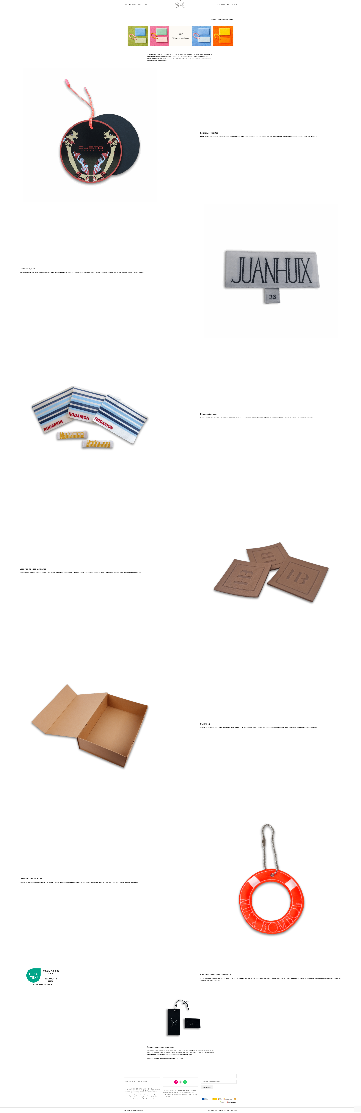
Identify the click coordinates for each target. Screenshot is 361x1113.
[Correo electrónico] (180, 1082)
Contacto (127, 1081)
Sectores (145, 1081)
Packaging (205, 724)
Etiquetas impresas (209, 414)
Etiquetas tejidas (27, 269)
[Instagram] (176, 1082)
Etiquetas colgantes (209, 133)
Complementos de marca (31, 879)
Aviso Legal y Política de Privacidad (217, 1110)
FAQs (133, 1081)
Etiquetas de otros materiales (33, 569)
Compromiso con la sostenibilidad (215, 975)
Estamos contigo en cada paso (160, 1047)
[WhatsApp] (185, 1082)
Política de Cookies (232, 1110)
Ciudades (139, 1081)
